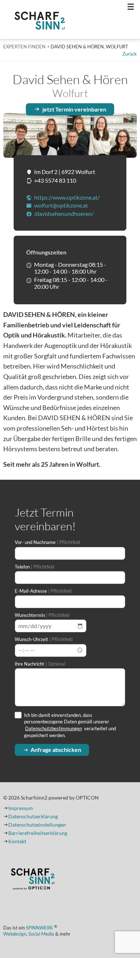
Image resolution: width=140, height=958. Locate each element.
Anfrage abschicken (56, 749)
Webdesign (14, 934)
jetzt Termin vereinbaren (74, 109)
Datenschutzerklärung (33, 816)
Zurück (129, 54)
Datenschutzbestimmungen (53, 728)
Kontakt (17, 841)
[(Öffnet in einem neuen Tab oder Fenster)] (32, 880)
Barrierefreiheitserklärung (37, 833)
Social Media (41, 934)
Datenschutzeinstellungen (37, 824)
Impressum (20, 808)
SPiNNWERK (39, 928)
